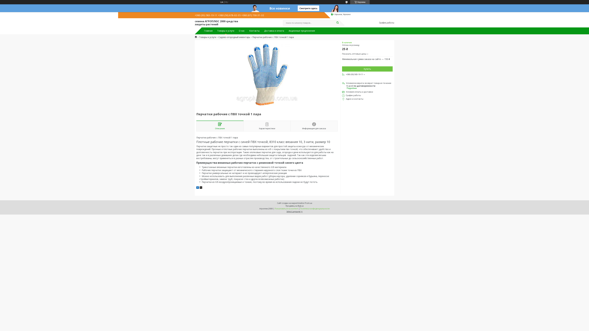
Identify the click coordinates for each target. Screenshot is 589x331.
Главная (208, 31)
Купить (367, 68)
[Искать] (337, 23)
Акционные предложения (302, 31)
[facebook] (197, 187)
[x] (201, 187)
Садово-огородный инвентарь (234, 37)
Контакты (254, 31)
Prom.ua (308, 203)
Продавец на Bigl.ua (295, 206)
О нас (242, 31)
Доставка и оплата (274, 31)
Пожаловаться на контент (286, 208)
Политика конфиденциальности (315, 208)
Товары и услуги (225, 31)
